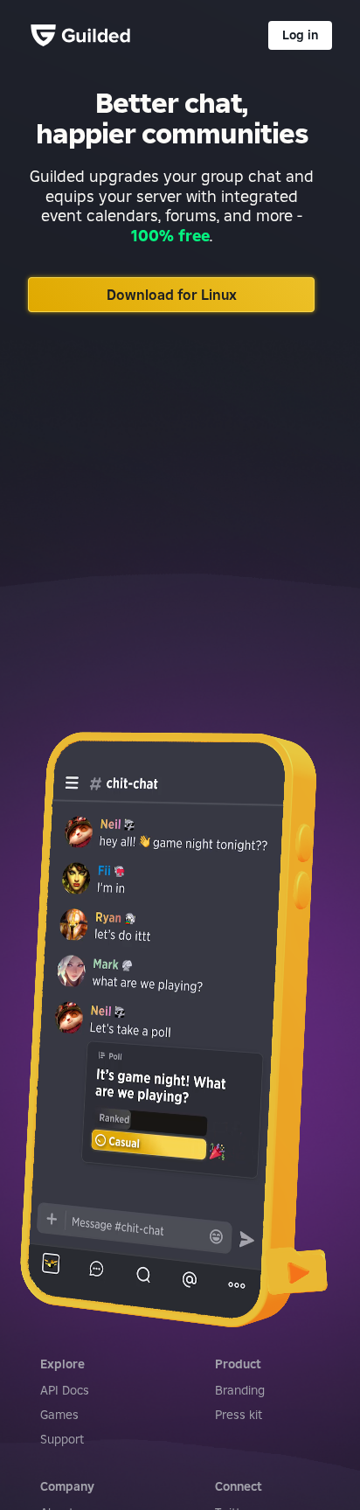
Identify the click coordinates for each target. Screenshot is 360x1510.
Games (59, 1415)
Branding (240, 1390)
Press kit (238, 1415)
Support (62, 1439)
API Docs (64, 1390)
